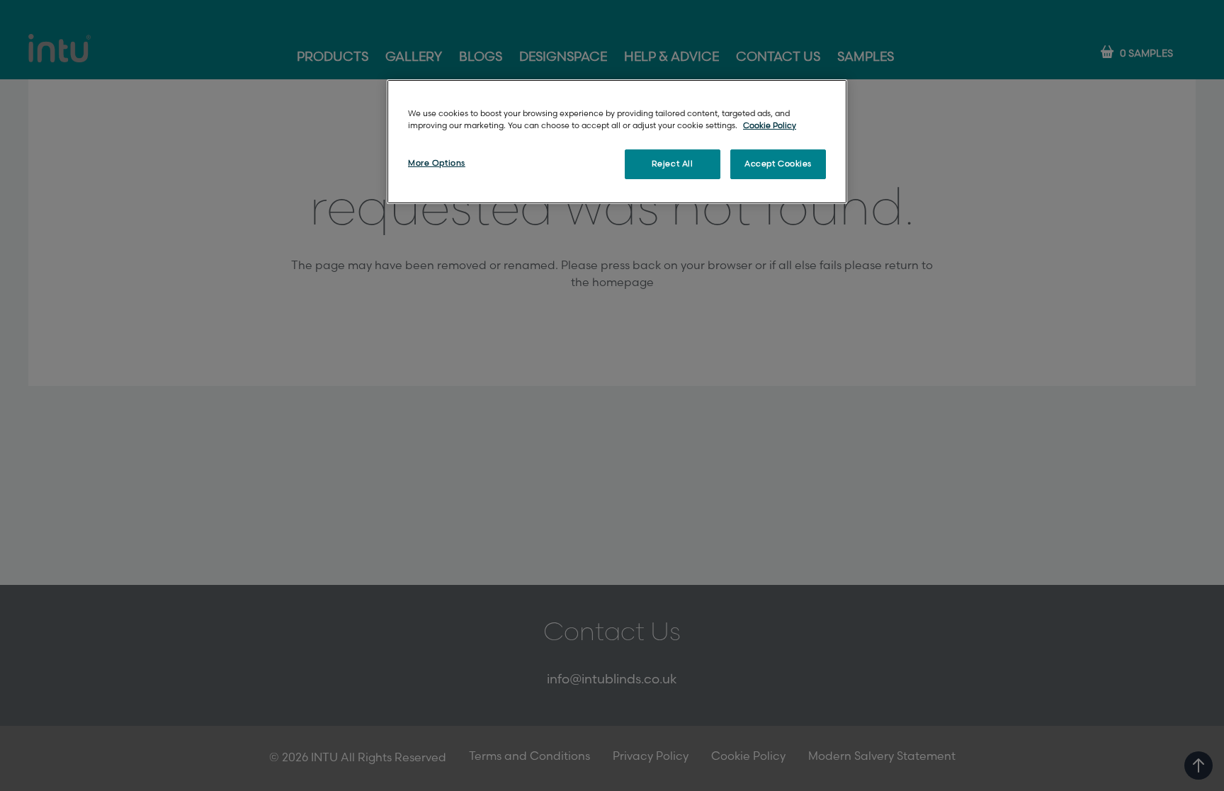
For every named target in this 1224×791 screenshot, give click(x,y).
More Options (436, 163)
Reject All (672, 164)
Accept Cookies (778, 164)
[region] (617, 141)
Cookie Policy (769, 125)
